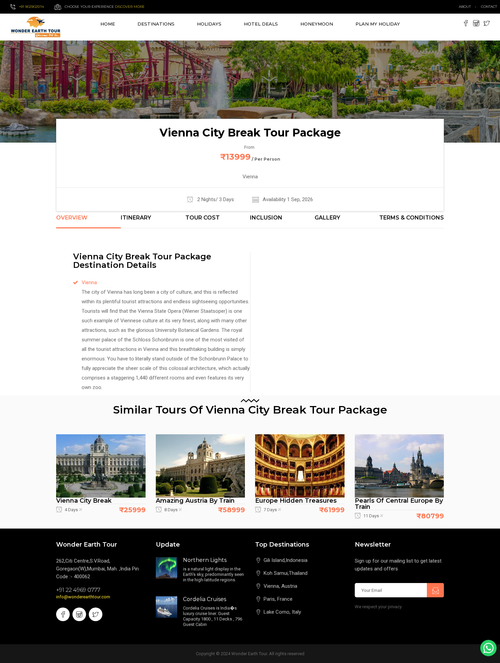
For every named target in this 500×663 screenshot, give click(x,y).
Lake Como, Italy (282, 612)
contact (490, 6)
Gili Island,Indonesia (285, 560)
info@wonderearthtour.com (83, 596)
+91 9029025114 (31, 6)
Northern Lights (205, 560)
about (465, 6)
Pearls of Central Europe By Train (399, 504)
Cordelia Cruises (204, 599)
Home (107, 24)
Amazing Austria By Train (195, 500)
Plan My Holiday (377, 24)
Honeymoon (316, 24)
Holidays (209, 24)
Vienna (89, 282)
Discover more (130, 6)
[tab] (88, 221)
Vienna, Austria (280, 586)
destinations (155, 24)
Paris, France (278, 599)
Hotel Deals (261, 24)
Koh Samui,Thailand (285, 573)
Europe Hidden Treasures (296, 500)
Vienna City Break (84, 500)
